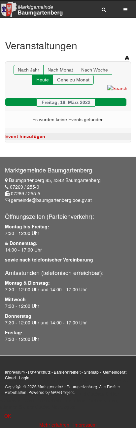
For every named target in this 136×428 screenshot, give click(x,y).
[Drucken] (127, 58)
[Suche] (117, 88)
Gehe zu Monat (73, 79)
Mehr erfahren (54, 424)
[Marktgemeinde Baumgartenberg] (31, 9)
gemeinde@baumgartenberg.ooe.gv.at (51, 200)
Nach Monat (60, 69)
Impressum (85, 424)
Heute (42, 79)
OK (7, 415)
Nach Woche (94, 69)
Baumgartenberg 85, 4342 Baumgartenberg (55, 180)
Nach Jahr (28, 69)
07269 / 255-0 (24, 186)
